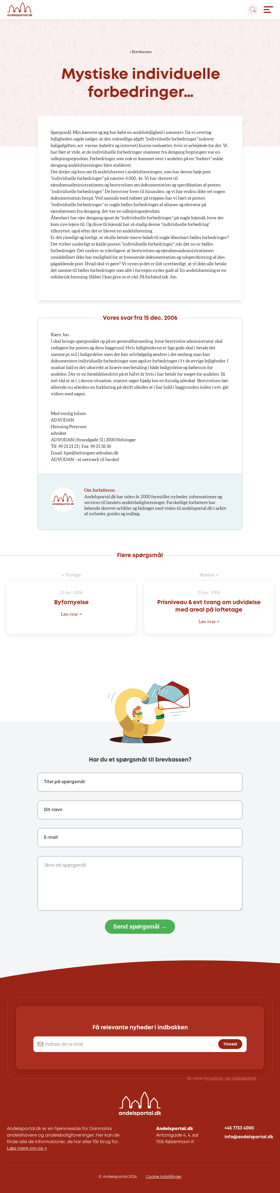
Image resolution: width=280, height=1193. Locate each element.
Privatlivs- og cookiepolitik (230, 1078)
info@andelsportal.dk (248, 1137)
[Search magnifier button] (252, 9)
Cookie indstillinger (164, 1176)
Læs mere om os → (27, 1148)
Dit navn (53, 810)
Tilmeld (230, 1044)
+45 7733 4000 (239, 1128)
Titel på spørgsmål (64, 782)
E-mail (51, 837)
